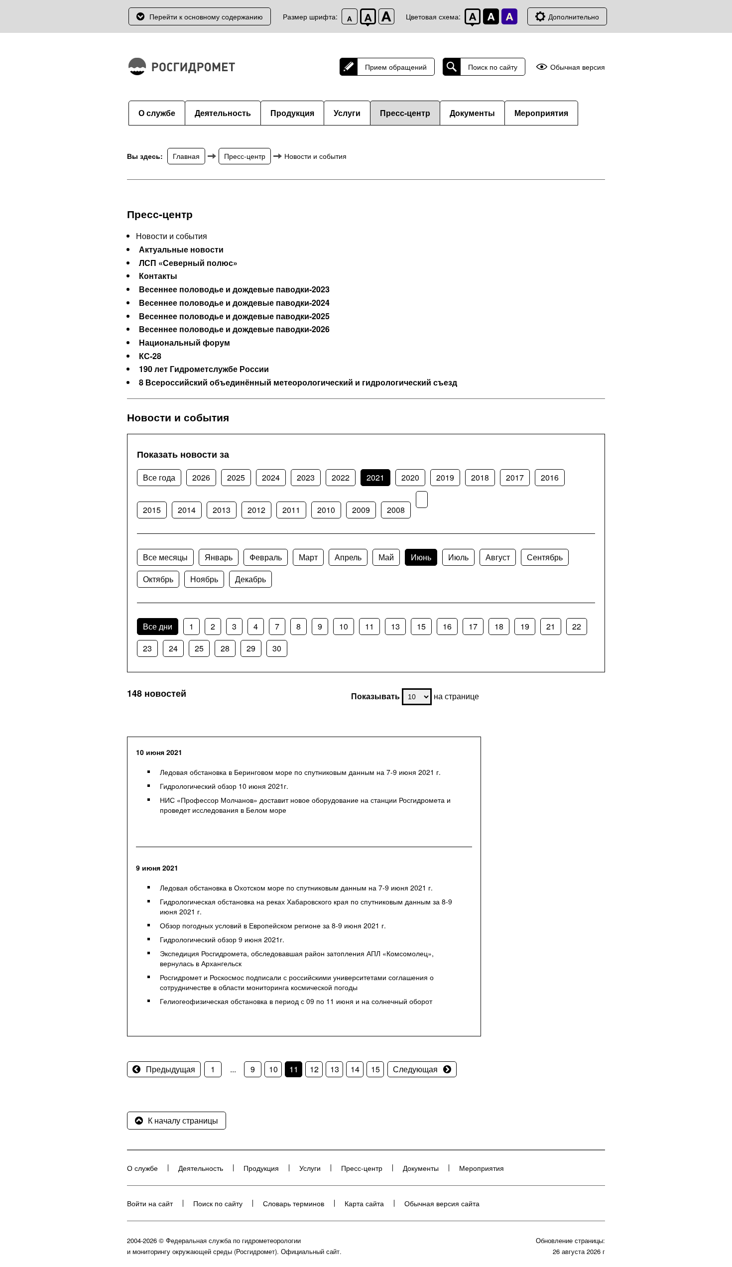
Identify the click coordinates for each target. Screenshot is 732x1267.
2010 (326, 509)
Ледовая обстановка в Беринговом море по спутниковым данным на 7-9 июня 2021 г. (300, 772)
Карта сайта (364, 1203)
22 (576, 626)
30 (276, 648)
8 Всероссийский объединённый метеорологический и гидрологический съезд (298, 382)
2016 (550, 477)
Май (386, 557)
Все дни (157, 626)
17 (473, 626)
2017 (515, 477)
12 (314, 1069)
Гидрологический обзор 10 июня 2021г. (224, 786)
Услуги (347, 113)
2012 (256, 509)
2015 (152, 509)
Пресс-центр (405, 113)
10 (343, 626)
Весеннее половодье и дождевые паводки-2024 (234, 302)
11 (369, 626)
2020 (410, 477)
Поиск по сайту (492, 67)
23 (147, 648)
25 (199, 648)
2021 (375, 477)
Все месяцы (165, 557)
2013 (222, 509)
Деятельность (223, 113)
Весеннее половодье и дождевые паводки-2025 (234, 316)
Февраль (265, 557)
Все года (159, 477)
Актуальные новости (181, 249)
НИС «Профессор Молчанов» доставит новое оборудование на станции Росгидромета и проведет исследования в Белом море (305, 805)
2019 (445, 477)
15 (421, 626)
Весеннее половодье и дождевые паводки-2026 (234, 329)
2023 (306, 477)
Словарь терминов (293, 1203)
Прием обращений (396, 67)
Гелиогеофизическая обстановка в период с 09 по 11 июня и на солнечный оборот (296, 1001)
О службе (156, 113)
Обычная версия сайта (442, 1203)
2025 (236, 477)
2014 (187, 509)
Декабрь (250, 579)
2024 (271, 477)
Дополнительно (573, 16)
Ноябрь (204, 579)
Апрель (348, 557)
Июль (458, 557)
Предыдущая (170, 1069)
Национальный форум (184, 342)
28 (225, 648)
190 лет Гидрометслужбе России (204, 369)
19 (524, 626)
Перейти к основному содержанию (206, 16)
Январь (219, 557)
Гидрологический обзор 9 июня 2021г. (222, 939)
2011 (291, 509)
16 (447, 626)
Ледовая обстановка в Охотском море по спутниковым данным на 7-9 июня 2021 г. (296, 887)
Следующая (415, 1069)
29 (250, 648)
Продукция (292, 113)
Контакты (158, 275)
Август (498, 557)
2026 (201, 477)
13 (395, 626)
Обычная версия (577, 67)
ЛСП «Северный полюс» (188, 262)
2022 (341, 477)
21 (550, 626)
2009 (361, 509)
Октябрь (158, 579)
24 (173, 648)
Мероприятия (541, 113)
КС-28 (150, 356)
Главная (186, 156)
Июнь (421, 557)
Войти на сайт (150, 1203)
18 (498, 626)
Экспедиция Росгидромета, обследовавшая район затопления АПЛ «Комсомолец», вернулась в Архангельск (297, 958)
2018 (480, 477)
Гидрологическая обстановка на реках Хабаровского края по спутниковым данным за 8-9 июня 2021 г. (306, 906)
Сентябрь (545, 557)
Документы (472, 113)
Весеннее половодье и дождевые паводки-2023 (234, 289)
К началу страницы (183, 1120)
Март (308, 557)
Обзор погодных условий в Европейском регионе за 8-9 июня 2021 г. (273, 925)
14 (355, 1069)
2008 (396, 509)
